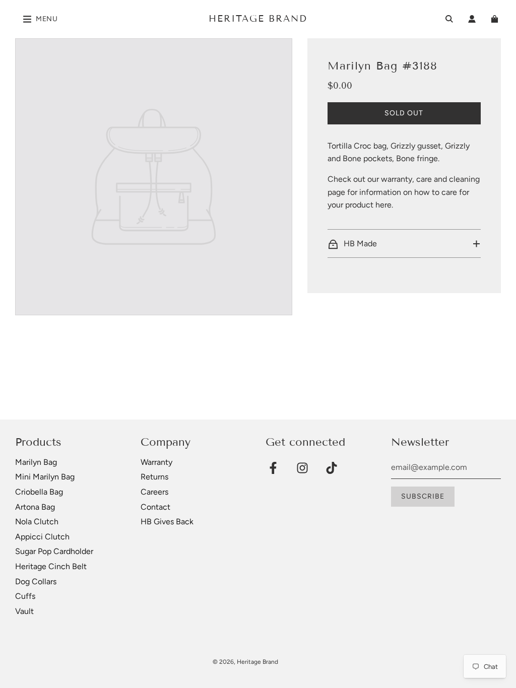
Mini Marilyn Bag (45, 476)
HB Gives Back (167, 521)
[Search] (449, 19)
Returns (154, 476)
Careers (154, 492)
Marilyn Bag (36, 462)
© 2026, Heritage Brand (245, 661)
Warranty (156, 462)
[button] (404, 244)
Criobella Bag (39, 492)
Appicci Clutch (42, 536)
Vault (24, 611)
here (383, 205)
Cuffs (25, 596)
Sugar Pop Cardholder (54, 551)
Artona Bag (35, 507)
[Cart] (495, 19)
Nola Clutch (36, 521)
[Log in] (472, 19)
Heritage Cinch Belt (51, 566)
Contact (155, 507)
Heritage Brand (258, 18)
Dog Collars (35, 581)
